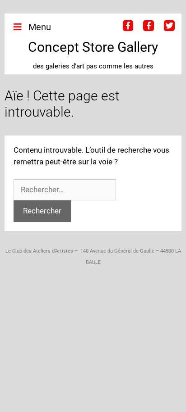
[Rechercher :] (65, 189)
